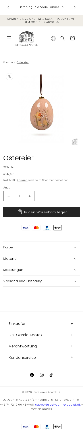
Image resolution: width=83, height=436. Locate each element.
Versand (22, 180)
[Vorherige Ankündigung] (8, 7)
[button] (9, 38)
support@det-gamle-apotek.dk (58, 404)
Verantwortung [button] (23, 346)
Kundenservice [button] (22, 357)
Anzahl (8, 187)
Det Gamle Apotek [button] (25, 334)
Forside (8, 62)
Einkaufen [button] (18, 323)
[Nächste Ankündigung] (75, 7)
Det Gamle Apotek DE (47, 392)
